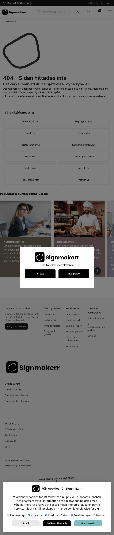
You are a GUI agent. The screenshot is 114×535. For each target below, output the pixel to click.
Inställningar (82, 515)
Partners (101, 515)
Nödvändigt (17, 515)
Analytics (36, 515)
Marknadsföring (58, 515)
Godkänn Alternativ (57, 523)
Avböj (26, 523)
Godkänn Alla (88, 523)
